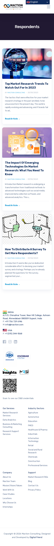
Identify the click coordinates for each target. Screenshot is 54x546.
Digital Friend (36, 537)
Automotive (33, 417)
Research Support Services (11, 432)
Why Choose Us (9, 503)
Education (32, 421)
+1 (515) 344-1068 (13, 333)
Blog (30, 481)
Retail (30, 445)
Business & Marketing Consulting (12, 425)
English (34, 2)
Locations (7, 498)
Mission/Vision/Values (12, 485)
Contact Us (33, 485)
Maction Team (9, 481)
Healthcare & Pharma (37, 430)
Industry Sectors (36, 408)
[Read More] (12, 118)
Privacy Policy (34, 490)
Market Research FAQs (38, 477)
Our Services (8, 408)
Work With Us (8, 490)
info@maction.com (14, 324)
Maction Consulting (16, 93)
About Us (7, 477)
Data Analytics (9, 420)
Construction (34, 461)
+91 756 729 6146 (13, 321)
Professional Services (37, 465)
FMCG (30, 425)
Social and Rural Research (35, 451)
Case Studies (9, 494)
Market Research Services (10, 414)
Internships (8, 507)
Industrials (32, 434)
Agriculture (33, 413)
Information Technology (33, 439)
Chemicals (32, 457)
